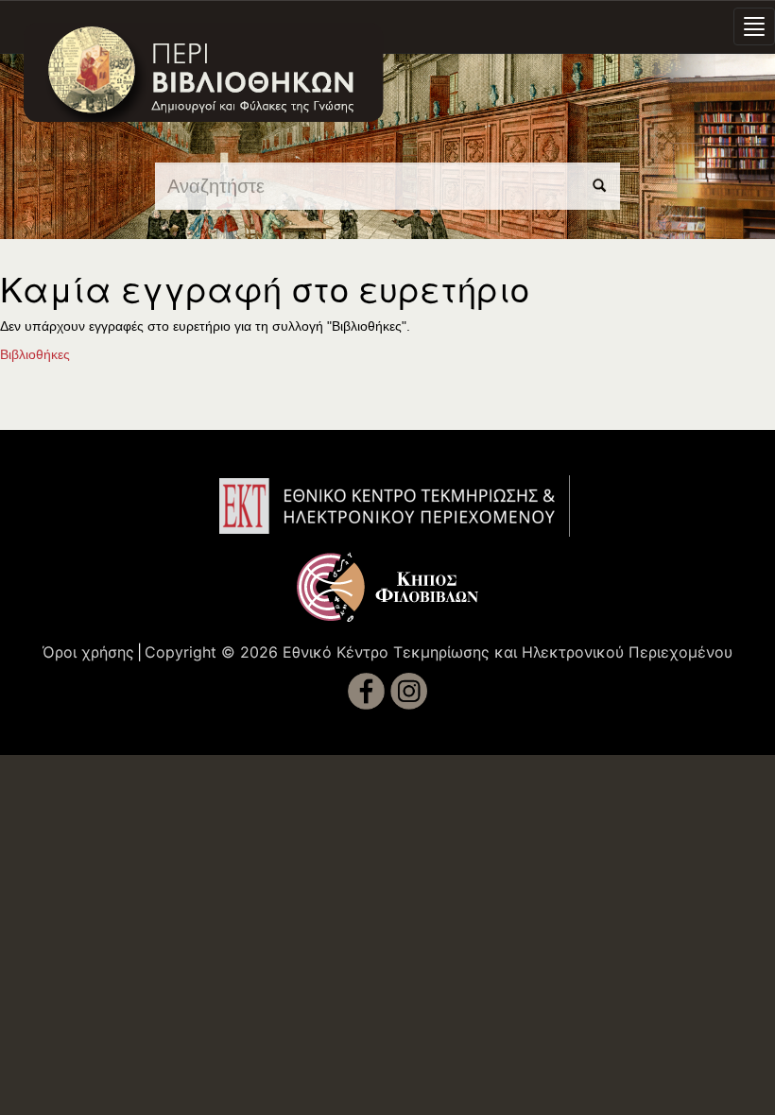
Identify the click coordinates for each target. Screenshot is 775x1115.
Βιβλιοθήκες (35, 354)
